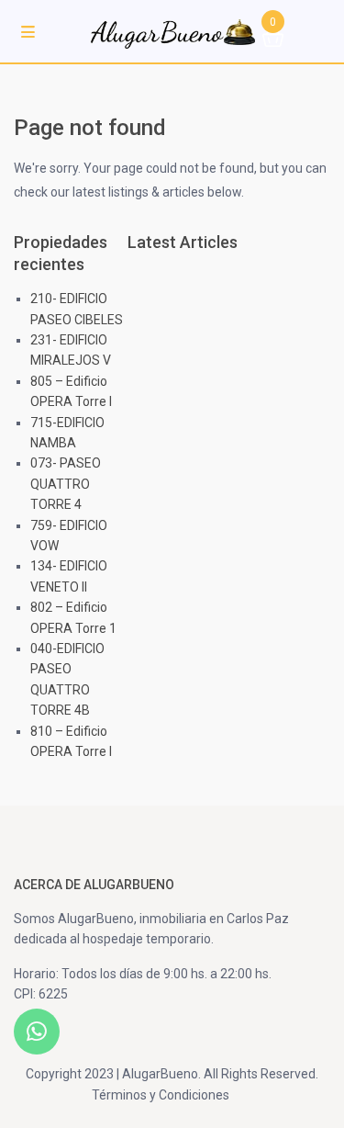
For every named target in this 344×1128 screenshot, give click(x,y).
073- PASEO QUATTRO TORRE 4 (65, 484)
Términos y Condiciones (160, 1095)
